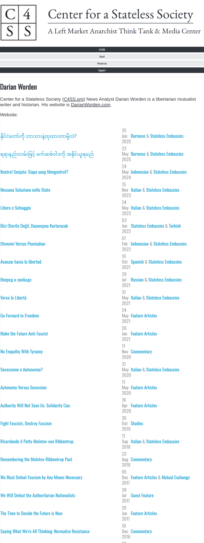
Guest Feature (142, 495)
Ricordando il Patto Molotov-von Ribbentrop (36, 441)
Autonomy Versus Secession (23, 387)
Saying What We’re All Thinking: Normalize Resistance (45, 531)
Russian (137, 279)
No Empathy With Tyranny (21, 351)
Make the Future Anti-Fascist (24, 333)
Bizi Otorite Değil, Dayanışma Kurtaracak (34, 225)
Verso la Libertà (13, 297)
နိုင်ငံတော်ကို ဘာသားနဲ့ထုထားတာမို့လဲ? (38, 135)
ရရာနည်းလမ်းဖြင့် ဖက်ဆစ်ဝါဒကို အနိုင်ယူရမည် (47, 153)
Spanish (137, 261)
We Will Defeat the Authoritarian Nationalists (37, 495)
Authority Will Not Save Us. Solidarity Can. (35, 405)
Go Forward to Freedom (19, 315)
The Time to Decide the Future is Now (31, 513)
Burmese (138, 135)
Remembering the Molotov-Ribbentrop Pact (36, 459)
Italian (136, 189)
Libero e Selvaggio (15, 207)
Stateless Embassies (166, 135)
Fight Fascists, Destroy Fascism (26, 423)
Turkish (175, 225)
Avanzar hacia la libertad (20, 261)
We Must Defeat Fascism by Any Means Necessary (41, 477)
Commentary (141, 351)
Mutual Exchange (176, 477)
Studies (137, 423)
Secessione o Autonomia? (21, 369)
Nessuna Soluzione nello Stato (25, 189)
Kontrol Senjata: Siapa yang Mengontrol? (34, 171)
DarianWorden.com (90, 104)
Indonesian (140, 171)
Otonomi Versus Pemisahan (22, 243)
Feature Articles (144, 315)
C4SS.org (74, 99)
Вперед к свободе (15, 279)
